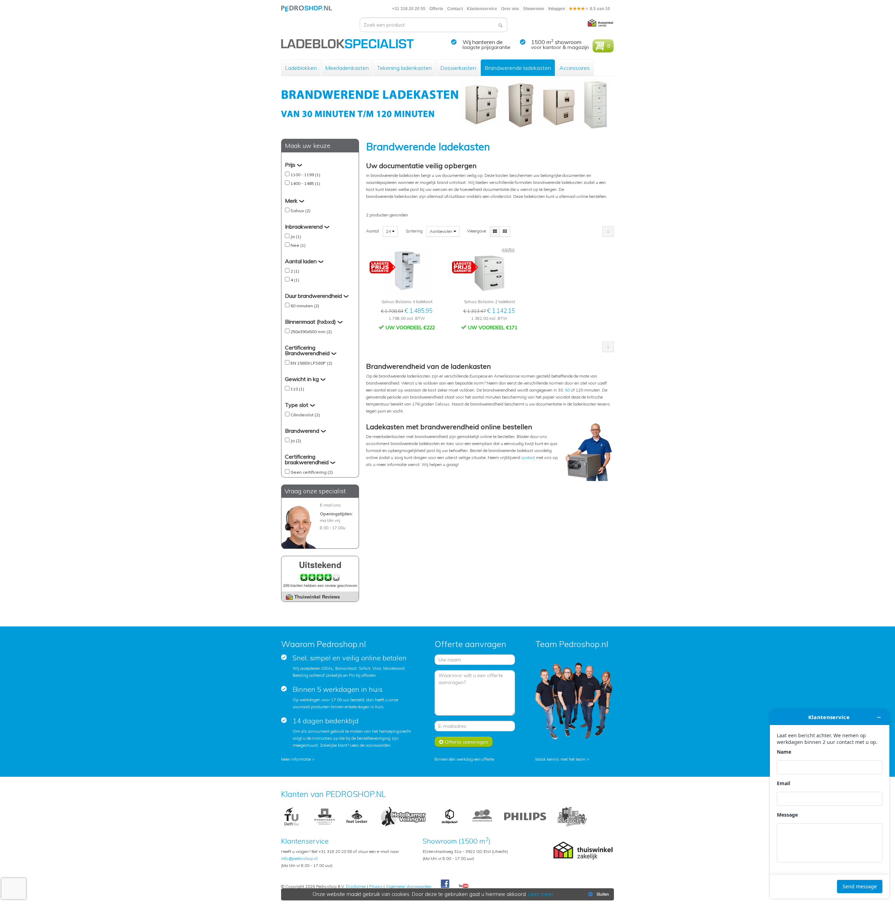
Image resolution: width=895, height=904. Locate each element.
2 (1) (295, 271)
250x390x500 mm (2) (311, 331)
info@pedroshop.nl (299, 858)
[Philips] (525, 816)
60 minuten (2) (305, 305)
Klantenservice (482, 8)
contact (528, 457)
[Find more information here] (829, 804)
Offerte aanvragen (465, 742)
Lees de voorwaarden (370, 745)
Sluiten (602, 894)
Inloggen (556, 8)
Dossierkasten (458, 67)
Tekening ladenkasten (404, 67)
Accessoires (574, 67)
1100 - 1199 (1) (305, 174)
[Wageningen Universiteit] (324, 816)
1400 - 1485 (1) (305, 183)
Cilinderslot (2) (305, 414)
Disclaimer (356, 886)
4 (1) (295, 279)
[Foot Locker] (356, 816)
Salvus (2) (300, 210)
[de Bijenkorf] (449, 816)
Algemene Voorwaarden (408, 886)
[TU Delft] (291, 816)
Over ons (510, 8)
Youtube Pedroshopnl (463, 886)
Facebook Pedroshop (445, 884)
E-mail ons (330, 505)
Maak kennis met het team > (562, 759)
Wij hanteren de (483, 41)
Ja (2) (296, 440)
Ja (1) (296, 236)
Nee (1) (298, 245)
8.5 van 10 (599, 8)
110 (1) (297, 389)
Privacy (375, 886)
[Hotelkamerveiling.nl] (403, 816)
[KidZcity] (572, 816)
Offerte (436, 8)
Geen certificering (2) (312, 472)
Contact (455, 8)
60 (567, 390)
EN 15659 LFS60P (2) (311, 363)
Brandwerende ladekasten (518, 67)
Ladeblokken (301, 67)
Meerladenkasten (347, 67)
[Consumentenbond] (482, 816)
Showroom (533, 8)
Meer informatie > (298, 759)
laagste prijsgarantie (486, 47)
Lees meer (540, 894)
